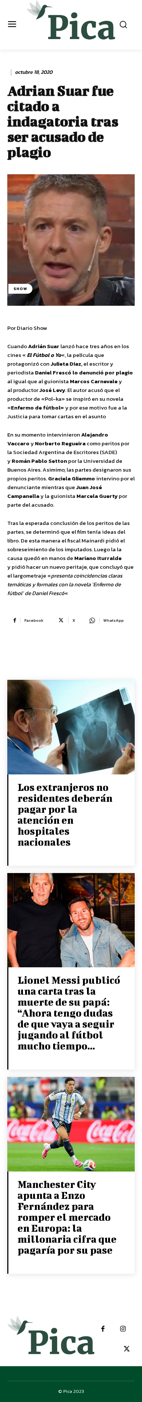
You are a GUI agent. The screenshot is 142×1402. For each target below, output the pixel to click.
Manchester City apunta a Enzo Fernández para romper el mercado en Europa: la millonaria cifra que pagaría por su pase (67, 1217)
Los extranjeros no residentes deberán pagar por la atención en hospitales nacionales (65, 814)
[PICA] (71, 24)
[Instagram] (123, 1329)
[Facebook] (103, 1329)
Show (20, 289)
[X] (126, 1349)
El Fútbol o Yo (44, 355)
